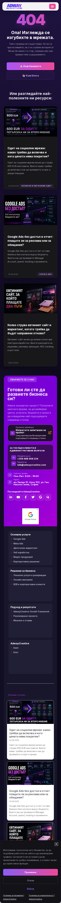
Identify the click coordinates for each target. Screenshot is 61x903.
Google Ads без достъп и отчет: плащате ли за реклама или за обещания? (30, 241)
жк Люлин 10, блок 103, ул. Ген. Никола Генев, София (31, 483)
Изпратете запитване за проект (31, 431)
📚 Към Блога (30, 75)
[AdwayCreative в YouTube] (18, 497)
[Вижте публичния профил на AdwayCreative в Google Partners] (30, 516)
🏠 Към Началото (30, 66)
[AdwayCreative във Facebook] (25, 497)
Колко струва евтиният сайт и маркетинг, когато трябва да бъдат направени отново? (29, 329)
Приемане (30, 872)
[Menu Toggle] (52, 6)
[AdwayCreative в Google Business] (40, 497)
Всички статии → (17, 695)
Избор (30, 888)
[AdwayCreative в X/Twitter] (33, 497)
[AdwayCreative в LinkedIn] (11, 497)
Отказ (30, 880)
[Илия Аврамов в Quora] (48, 497)
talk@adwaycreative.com (31, 464)
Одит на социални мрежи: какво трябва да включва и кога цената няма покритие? (28, 152)
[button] (56, 844)
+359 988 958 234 (27, 458)
